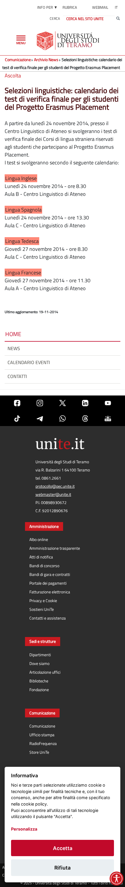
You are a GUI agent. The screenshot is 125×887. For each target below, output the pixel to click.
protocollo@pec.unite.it (55, 486)
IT (116, 7)
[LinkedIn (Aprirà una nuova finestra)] (85, 403)
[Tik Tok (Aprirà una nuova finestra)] (17, 418)
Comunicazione (18, 59)
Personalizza (24, 828)
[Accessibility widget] (117, 879)
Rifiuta (62, 868)
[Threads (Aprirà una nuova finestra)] (85, 418)
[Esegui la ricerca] (118, 19)
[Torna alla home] (68, 40)
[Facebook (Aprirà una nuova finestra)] (17, 403)
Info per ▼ (47, 7)
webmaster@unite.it (53, 494)
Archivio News (46, 59)
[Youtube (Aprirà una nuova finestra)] (108, 403)
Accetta (62, 848)
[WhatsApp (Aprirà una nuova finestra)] (62, 418)
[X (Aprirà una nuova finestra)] (62, 403)
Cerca (55, 18)
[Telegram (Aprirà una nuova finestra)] (40, 418)
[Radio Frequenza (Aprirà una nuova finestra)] (108, 418)
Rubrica (70, 7)
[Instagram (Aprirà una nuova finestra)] (40, 403)
